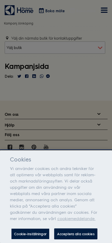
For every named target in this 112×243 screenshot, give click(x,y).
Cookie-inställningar (30, 234)
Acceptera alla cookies (76, 234)
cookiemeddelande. (76, 218)
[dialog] (56, 196)
